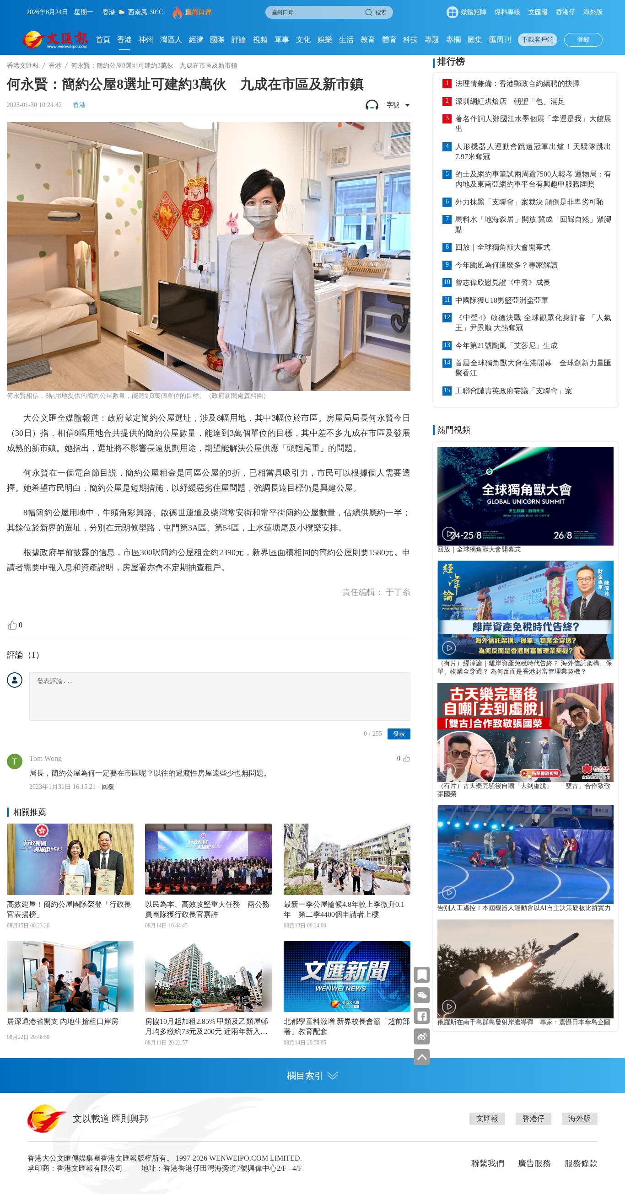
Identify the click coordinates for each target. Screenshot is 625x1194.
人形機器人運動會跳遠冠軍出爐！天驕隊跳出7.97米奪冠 (533, 152)
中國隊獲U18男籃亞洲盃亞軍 (502, 300)
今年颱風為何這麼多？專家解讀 (506, 265)
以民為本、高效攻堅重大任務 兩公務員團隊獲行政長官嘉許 (207, 909)
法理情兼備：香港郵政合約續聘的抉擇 (517, 83)
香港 (124, 39)
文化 (303, 39)
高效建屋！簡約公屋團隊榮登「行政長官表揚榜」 (69, 909)
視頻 (260, 39)
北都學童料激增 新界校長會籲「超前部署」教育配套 (347, 1026)
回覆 (108, 786)
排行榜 (451, 61)
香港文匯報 (23, 65)
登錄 (583, 39)
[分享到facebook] (422, 1016)
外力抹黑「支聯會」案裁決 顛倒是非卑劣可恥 (529, 202)
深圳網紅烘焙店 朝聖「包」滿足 (510, 101)
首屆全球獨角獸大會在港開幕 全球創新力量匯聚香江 (533, 368)
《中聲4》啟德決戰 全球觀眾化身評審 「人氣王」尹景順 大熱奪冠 (533, 323)
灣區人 (171, 39)
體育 (389, 39)
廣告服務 (534, 1163)
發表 (399, 733)
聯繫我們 (487, 1163)
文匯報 (538, 12)
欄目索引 (305, 1076)
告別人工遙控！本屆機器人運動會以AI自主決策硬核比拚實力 (524, 908)
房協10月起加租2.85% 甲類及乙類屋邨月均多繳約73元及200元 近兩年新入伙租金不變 (206, 1027)
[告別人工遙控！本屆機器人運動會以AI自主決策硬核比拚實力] (525, 854)
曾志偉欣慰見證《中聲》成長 (502, 282)
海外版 (593, 12)
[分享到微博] (422, 1036)
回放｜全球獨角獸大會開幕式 (502, 247)
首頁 (103, 39)
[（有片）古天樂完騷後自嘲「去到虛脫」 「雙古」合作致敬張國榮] (525, 732)
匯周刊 (500, 39)
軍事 (282, 39)
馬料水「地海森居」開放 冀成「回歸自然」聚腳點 (533, 224)
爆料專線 (507, 12)
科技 (410, 39)
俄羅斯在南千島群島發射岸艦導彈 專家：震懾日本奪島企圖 (523, 1022)
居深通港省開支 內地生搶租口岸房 (63, 1021)
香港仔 (565, 12)
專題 (432, 39)
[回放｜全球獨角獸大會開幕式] (525, 496)
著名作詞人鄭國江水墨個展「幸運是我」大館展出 (533, 124)
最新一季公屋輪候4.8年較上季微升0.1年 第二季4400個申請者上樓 (344, 909)
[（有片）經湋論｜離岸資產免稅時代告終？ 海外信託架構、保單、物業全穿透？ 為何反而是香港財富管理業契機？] (525, 610)
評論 (239, 39)
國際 (217, 39)
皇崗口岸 (198, 12)
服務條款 (581, 1163)
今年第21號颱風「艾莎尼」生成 (506, 345)
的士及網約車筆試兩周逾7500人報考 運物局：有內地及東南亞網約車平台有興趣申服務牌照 (533, 179)
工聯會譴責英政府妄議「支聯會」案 (513, 391)
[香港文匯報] (55, 39)
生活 (346, 39)
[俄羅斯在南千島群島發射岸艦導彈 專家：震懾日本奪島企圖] (525, 968)
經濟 (196, 39)
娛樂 (325, 39)
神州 (146, 39)
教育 (368, 39)
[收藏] (422, 975)
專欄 (453, 39)
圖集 (475, 39)
